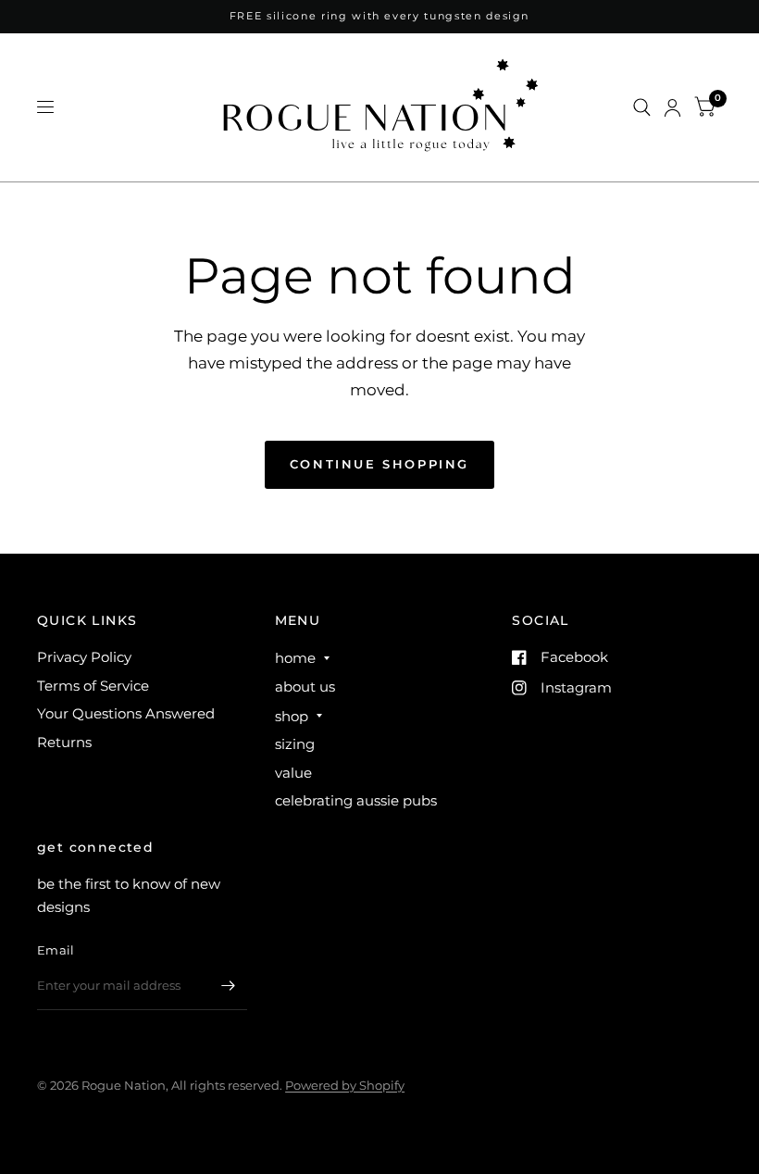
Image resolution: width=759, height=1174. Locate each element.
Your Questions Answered (126, 713)
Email (55, 950)
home (295, 658)
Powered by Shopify (344, 1085)
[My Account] (672, 107)
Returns (64, 742)
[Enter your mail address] (228, 986)
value (293, 772)
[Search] (642, 107)
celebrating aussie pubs (356, 800)
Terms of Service (93, 685)
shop (291, 716)
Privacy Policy (84, 657)
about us (305, 686)
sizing (295, 744)
